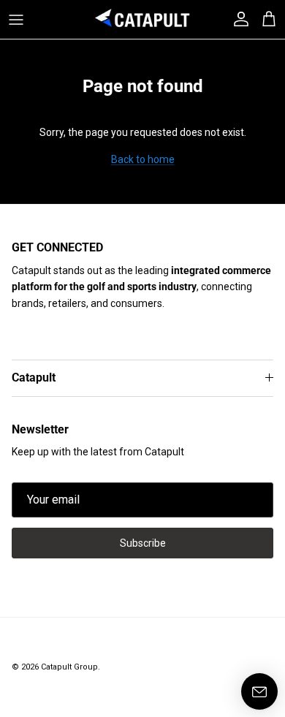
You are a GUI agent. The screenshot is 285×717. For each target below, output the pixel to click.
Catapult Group (69, 667)
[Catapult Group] (142, 19)
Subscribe (143, 543)
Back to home (143, 159)
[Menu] (16, 20)
